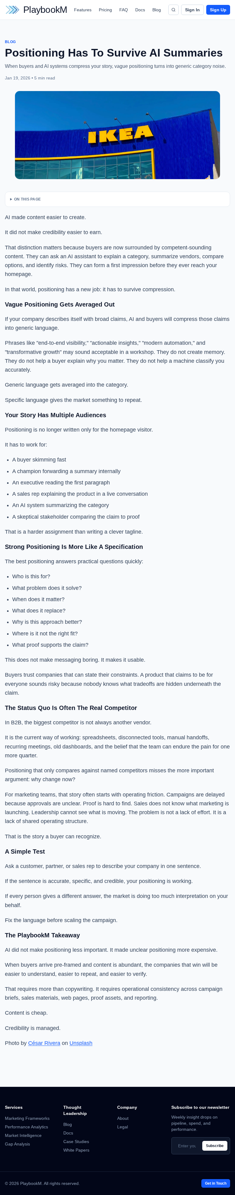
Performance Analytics (26, 1126)
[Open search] (173, 10)
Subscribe (215, 1146)
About (123, 1118)
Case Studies (76, 1141)
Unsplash (80, 1043)
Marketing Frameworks (27, 1118)
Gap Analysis (17, 1144)
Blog (156, 9)
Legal (122, 1126)
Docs (140, 9)
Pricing (105, 9)
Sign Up (218, 9)
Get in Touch (215, 1183)
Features (82, 9)
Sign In (192, 9)
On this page (27, 199)
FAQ (123, 9)
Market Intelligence (23, 1135)
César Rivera (44, 1043)
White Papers (76, 1150)
